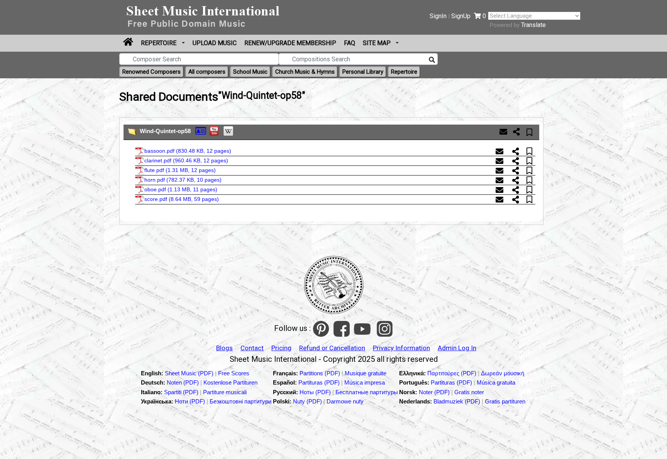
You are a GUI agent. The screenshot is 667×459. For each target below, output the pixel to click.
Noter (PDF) (435, 392)
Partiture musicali (225, 392)
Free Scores (233, 373)
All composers (206, 71)
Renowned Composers (151, 71)
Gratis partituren (505, 401)
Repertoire (159, 43)
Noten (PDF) (183, 382)
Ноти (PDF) (190, 401)
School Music (250, 71)
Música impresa (364, 382)
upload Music (215, 43)
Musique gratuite (365, 373)
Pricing (281, 348)
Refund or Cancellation (332, 348)
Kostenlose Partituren (230, 382)
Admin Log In (457, 348)
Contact (252, 348)
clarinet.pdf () (186, 160)
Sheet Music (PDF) (190, 373)
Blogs (224, 348)
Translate (533, 25)
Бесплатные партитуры (366, 392)
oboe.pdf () (180, 189)
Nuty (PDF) (307, 401)
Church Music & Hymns (305, 71)
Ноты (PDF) (316, 392)
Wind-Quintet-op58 (165, 131)
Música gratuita (496, 382)
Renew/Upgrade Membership (290, 43)
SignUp (461, 16)
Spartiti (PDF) (182, 392)
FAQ (349, 43)
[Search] (432, 60)
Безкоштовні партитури (240, 401)
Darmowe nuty (345, 401)
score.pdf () (181, 199)
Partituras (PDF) (319, 382)
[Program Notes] (200, 130)
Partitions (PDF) (321, 373)
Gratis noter (469, 392)
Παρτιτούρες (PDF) (452, 373)
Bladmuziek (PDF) (457, 401)
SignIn (438, 16)
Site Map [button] (377, 43)
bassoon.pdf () (187, 151)
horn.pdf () (183, 180)
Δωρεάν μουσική (502, 373)
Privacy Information (401, 348)
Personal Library (362, 71)
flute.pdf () (180, 170)
